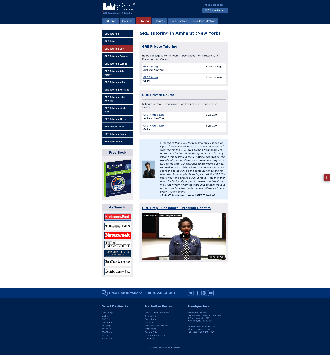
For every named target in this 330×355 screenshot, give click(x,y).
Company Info (152, 316)
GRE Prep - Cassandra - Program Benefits (176, 208)
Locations (149, 322)
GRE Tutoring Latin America (114, 99)
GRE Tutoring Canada (116, 56)
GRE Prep (110, 21)
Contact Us (150, 338)
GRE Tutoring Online (115, 134)
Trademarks (150, 329)
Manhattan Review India (156, 326)
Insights (160, 21)
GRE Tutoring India (114, 82)
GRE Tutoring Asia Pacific (114, 73)
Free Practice (178, 21)
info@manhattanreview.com (201, 326)
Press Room (150, 319)
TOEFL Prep (107, 338)
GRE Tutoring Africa (115, 119)
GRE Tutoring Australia (116, 89)
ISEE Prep (106, 335)
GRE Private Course (153, 114)
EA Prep (106, 316)
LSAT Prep (107, 322)
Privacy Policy (151, 332)
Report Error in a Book (156, 335)
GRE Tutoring (111, 33)
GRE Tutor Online (113, 141)
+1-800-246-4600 (159, 293)
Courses (127, 21)
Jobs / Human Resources (157, 313)
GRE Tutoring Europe (115, 63)
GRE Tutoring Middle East (115, 110)
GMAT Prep (107, 313)
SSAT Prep (107, 332)
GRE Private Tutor (114, 126)
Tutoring (143, 21)
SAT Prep (106, 326)
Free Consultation (204, 21)
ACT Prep (106, 329)
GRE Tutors (110, 41)
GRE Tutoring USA (114, 48)
